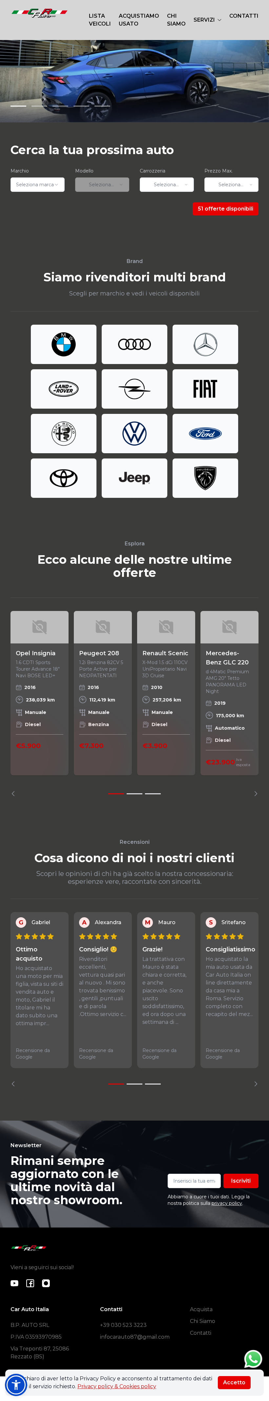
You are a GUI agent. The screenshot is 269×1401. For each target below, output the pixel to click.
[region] (134, 704)
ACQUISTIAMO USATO (139, 20)
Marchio (19, 171)
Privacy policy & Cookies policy (116, 1386)
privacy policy (227, 1203)
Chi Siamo (202, 1321)
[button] (16, 1384)
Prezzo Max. (218, 171)
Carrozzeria (152, 171)
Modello (84, 171)
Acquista (201, 1309)
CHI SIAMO (176, 20)
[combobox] (37, 184)
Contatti (200, 1333)
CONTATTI (244, 16)
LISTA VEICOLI (100, 20)
